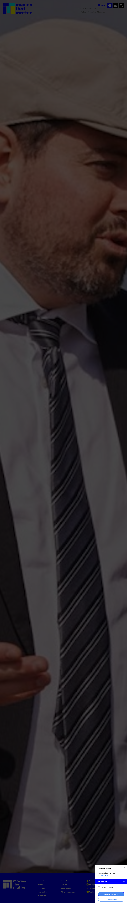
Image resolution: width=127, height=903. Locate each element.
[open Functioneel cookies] (124, 882)
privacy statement (103, 875)
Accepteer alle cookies (111, 894)
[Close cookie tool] (124, 868)
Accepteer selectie (111, 899)
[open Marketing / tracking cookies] (124, 887)
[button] (109, 881)
